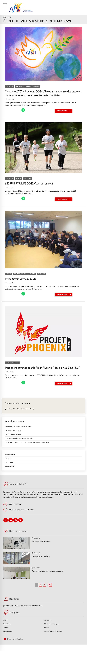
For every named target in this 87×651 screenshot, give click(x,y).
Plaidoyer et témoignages (51, 624)
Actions (8, 274)
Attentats (19, 86)
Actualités (9, 86)
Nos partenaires (7, 631)
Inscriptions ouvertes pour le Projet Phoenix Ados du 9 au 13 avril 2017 (42, 367)
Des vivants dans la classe (13, 434)
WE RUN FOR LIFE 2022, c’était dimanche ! (29, 183)
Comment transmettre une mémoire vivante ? (18, 438)
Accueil (5, 620)
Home (5, 17)
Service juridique (10, 466)
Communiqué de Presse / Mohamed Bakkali (18, 426)
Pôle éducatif (9, 462)
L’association (47, 620)
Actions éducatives (19, 274)
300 (50, 585)
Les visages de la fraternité (13, 430)
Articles (18, 178)
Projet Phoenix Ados (12, 363)
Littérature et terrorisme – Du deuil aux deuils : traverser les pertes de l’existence (28, 442)
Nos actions (6, 624)
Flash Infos (27, 178)
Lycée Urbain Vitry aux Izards (20, 278)
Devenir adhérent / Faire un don (53, 631)
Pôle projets (8, 458)
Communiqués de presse (32, 86)
